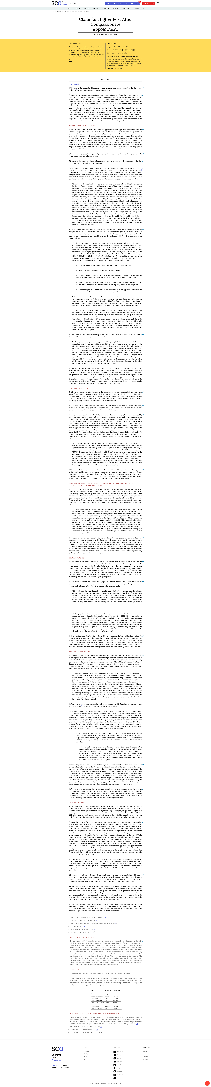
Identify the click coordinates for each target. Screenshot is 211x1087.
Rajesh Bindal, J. (75, 84)
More (70, 61)
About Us (86, 1051)
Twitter (119, 1068)
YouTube (119, 1061)
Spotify (119, 1058)
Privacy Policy (109, 1083)
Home (52, 11)
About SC (126, 8)
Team (85, 1056)
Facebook (119, 1071)
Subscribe (148, 3)
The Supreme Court (89, 1054)
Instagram (120, 1074)
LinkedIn (119, 1065)
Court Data (105, 8)
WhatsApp (120, 1051)
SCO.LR (77, 8)
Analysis (95, 8)
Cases (69, 8)
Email (118, 1078)
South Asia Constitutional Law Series (123, 3)
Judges (86, 8)
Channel (116, 8)
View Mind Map (118, 68)
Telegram (119, 1055)
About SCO (138, 8)
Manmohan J (124, 53)
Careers (86, 1059)
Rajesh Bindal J (116, 53)
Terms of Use (117, 1083)
